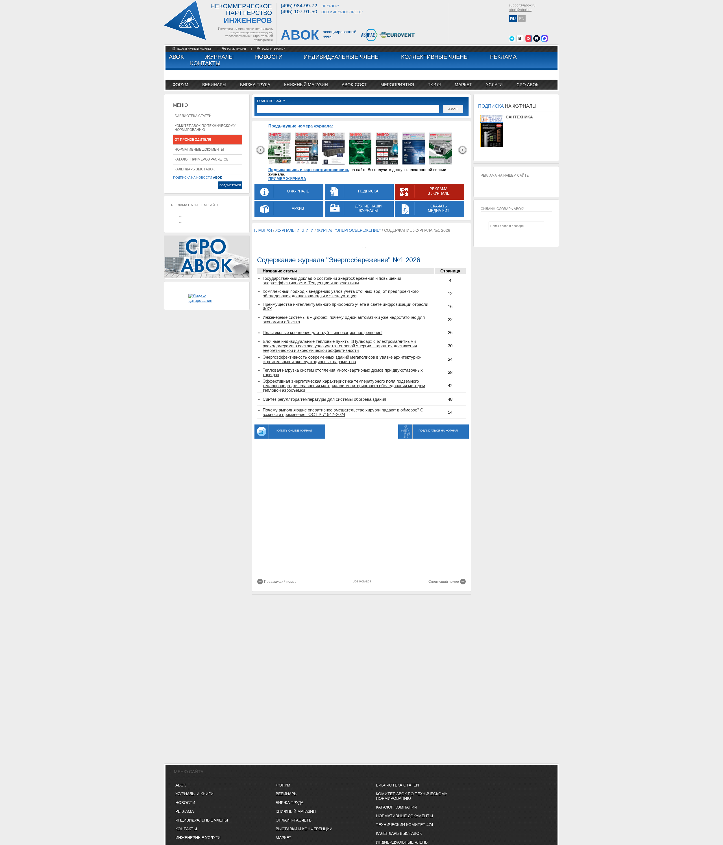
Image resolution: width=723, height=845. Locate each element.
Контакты (205, 63)
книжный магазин (306, 84)
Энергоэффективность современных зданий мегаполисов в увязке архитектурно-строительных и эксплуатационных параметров (342, 359)
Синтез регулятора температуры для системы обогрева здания (324, 399)
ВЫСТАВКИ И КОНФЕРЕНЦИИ (304, 829)
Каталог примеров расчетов (201, 159)
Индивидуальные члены (342, 57)
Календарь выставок (195, 169)
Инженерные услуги (198, 837)
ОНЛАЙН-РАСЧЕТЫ (294, 820)
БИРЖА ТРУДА (289, 802)
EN (521, 18)
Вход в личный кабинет (194, 48)
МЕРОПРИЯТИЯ (397, 84)
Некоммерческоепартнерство (241, 14)
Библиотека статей (193, 116)
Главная (263, 230)
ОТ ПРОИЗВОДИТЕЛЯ (193, 140)
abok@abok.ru (520, 10)
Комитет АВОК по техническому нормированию (205, 128)
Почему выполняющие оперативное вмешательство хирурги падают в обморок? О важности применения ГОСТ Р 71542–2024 (343, 412)
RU (513, 18)
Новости (268, 57)
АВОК (176, 57)
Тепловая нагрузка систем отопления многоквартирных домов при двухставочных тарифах (343, 372)
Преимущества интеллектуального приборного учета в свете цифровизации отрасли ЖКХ (345, 306)
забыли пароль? (273, 48)
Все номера (361, 581)
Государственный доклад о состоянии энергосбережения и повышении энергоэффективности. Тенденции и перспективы (332, 280)
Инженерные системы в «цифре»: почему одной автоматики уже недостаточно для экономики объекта (344, 319)
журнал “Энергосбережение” (349, 230)
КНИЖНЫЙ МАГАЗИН (296, 811)
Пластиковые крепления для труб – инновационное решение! (322, 332)
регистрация (236, 48)
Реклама (503, 57)
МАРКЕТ (463, 84)
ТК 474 (434, 84)
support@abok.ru (522, 5)
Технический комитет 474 (404, 824)
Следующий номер (443, 582)
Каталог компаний (396, 807)
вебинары (214, 84)
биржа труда (255, 84)
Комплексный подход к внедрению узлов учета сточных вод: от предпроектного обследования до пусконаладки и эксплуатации (341, 293)
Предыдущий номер (280, 582)
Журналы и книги (194, 794)
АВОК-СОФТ (354, 84)
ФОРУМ (180, 84)
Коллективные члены (435, 57)
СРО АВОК (528, 84)
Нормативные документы (199, 149)
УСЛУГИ (494, 84)
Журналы (219, 57)
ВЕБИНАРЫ (286, 794)
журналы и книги (294, 230)
